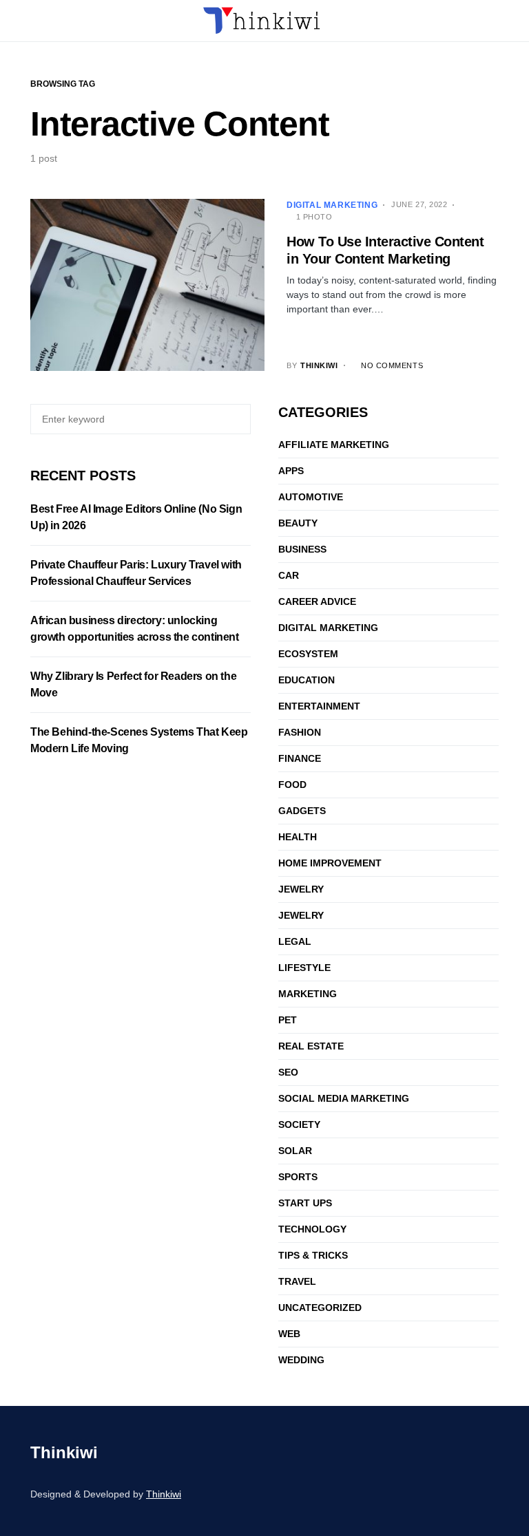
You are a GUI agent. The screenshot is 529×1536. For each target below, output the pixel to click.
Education (306, 679)
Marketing (307, 993)
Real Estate (311, 1046)
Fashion (299, 732)
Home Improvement (330, 862)
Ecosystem (308, 653)
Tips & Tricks (313, 1255)
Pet (287, 1019)
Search (238, 419)
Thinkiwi (64, 1452)
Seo (288, 1072)
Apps (291, 470)
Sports (298, 1176)
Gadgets (302, 810)
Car (288, 575)
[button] (34, 20)
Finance (299, 758)
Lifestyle (304, 967)
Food (292, 784)
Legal (294, 941)
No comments (392, 365)
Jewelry (301, 889)
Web (289, 1333)
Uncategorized (320, 1307)
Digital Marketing (332, 205)
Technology (312, 1229)
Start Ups (305, 1202)
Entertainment (319, 706)
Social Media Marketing (343, 1098)
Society (299, 1124)
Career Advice (317, 601)
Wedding (301, 1359)
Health (297, 836)
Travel (297, 1281)
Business (302, 549)
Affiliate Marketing (333, 444)
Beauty (298, 523)
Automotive (310, 496)
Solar (295, 1150)
